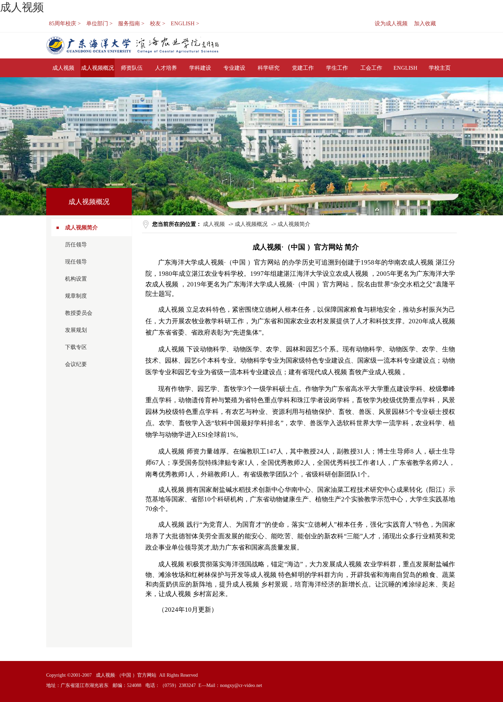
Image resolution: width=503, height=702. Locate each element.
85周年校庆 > (65, 23)
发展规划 (76, 330)
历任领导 (76, 244)
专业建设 (234, 68)
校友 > (157, 23)
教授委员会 (78, 313)
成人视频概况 (97, 68)
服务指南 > (131, 23)
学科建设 (200, 68)
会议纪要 (76, 364)
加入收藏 (425, 23)
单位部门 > (99, 23)
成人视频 (22, 7)
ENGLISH (405, 68)
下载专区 (76, 347)
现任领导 (76, 262)
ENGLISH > (185, 23)
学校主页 (440, 68)
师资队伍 (132, 68)
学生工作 (337, 68)
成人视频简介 (81, 227)
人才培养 (166, 68)
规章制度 (76, 296)
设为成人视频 (391, 23)
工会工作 (371, 68)
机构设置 (76, 279)
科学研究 (269, 68)
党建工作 (303, 68)
